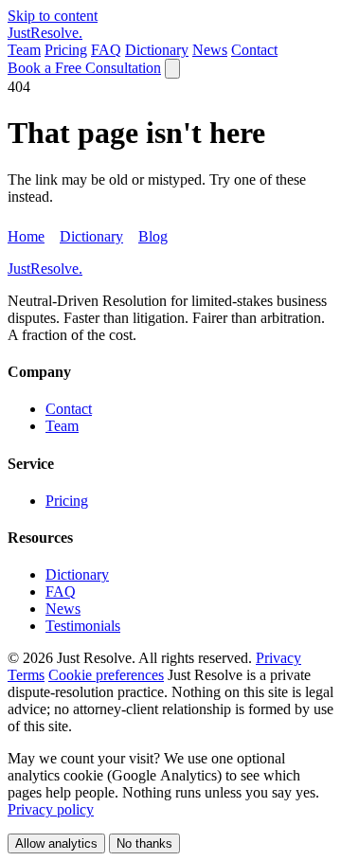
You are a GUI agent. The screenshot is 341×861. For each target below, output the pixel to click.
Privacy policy (51, 809)
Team (24, 50)
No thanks (144, 843)
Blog (153, 236)
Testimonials (82, 626)
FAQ (106, 50)
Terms (26, 675)
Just (45, 33)
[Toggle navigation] (172, 69)
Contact (254, 50)
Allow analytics (56, 843)
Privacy (278, 658)
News (209, 50)
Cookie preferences (106, 675)
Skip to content (53, 16)
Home (26, 236)
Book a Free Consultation (84, 68)
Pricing (66, 50)
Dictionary (156, 50)
